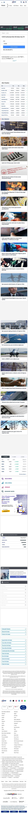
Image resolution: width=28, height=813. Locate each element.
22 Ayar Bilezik (21, 768)
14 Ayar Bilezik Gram (4, 108)
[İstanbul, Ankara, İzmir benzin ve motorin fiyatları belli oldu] (14, 262)
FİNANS (3, 5)
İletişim (2, 781)
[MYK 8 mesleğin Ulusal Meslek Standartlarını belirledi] (14, 382)
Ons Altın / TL (3, 92)
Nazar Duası (16, 752)
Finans (3, 715)
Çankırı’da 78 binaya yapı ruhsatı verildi (11, 163)
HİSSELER (7, 487)
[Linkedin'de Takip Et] (19, 701)
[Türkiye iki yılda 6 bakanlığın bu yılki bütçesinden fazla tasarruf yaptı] (14, 409)
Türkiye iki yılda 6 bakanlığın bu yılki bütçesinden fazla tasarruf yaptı (13, 417)
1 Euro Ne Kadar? (5, 772)
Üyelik (10, 781)
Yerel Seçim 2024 (13, 765)
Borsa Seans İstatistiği (6, 733)
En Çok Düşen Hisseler (6, 774)
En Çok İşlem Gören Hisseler (7, 775)
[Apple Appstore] (11, 707)
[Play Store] (5, 707)
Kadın (3, 719)
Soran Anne (16, 737)
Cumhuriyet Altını (4, 99)
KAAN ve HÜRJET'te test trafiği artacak (10, 359)
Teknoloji (16, 711)
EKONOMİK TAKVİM (9, 491)
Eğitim (3, 725)
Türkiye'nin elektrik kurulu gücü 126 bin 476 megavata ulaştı (12, 432)
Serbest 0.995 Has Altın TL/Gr (5, 115)
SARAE (3, 471)
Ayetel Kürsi (16, 750)
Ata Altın (2, 103)
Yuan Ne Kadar (5, 661)
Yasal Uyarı (21, 781)
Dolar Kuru (4, 744)
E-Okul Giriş (16, 742)
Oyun (15, 733)
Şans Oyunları (17, 727)
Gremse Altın (3, 101)
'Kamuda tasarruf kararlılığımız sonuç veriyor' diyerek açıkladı (14, 298)
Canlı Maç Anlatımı (17, 721)
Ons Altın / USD (4, 90)
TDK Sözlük (16, 748)
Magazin (3, 721)
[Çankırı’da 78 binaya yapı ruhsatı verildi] (14, 156)
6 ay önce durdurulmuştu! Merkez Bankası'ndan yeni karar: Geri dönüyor (13, 133)
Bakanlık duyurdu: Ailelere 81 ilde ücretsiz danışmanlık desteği (11, 177)
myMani (15, 731)
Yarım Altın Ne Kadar (7, 648)
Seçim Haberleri (17, 719)
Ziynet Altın (3, 106)
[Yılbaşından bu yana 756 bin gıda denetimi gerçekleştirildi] (14, 201)
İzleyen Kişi (23, 537)
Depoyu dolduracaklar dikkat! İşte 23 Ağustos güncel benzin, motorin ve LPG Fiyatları (14, 254)
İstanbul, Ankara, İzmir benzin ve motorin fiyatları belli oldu (13, 269)
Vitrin (15, 717)
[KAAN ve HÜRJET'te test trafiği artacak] (14, 352)
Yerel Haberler (4, 731)
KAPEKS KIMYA (4, 540)
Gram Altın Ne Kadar (6, 642)
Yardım (6, 781)
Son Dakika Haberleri (6, 711)
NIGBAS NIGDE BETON (5, 546)
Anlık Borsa (15, 5)
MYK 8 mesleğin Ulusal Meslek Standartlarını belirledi (14, 388)
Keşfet (3, 752)
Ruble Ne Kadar (5, 664)
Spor (3, 727)
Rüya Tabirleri (4, 748)
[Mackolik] (7, 798)
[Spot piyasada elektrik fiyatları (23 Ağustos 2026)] (14, 277)
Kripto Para (4, 741)
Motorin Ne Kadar (6, 634)
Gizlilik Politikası (15, 781)
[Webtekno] (13, 802)
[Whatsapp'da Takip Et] (25, 701)
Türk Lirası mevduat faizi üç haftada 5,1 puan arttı (12, 757)
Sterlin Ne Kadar (6, 658)
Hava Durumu (4, 750)
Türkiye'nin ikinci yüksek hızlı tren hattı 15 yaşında (13, 402)
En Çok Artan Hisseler (17, 774)
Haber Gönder (23, 707)
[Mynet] (22, 798)
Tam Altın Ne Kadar (6, 645)
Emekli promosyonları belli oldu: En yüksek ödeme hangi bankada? (13, 223)
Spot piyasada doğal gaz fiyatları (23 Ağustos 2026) (13, 331)
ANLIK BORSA (8, 478)
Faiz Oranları (16, 777)
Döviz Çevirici (6, 582)
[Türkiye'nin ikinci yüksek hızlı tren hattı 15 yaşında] (14, 395)
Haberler (3, 713)
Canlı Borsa (4, 735)
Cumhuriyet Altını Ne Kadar (8, 650)
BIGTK (3, 466)
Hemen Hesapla (14, 47)
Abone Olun (18, 576)
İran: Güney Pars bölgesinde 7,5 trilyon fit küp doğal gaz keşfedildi (13, 193)
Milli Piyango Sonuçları (18, 741)
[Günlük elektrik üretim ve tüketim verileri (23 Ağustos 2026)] (14, 366)
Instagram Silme (17, 746)
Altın (25, 5)
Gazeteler (16, 723)
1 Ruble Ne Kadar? (14, 772)
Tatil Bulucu (16, 739)
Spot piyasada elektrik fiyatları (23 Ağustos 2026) (13, 284)
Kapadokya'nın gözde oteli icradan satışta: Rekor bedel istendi (13, 148)
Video (3, 729)
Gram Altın (3, 88)
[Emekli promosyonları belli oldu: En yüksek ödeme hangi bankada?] (14, 216)
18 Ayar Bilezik (13, 768)
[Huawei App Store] (16, 707)
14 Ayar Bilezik (5, 768)
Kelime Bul (16, 735)
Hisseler (3, 739)
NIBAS (3, 464)
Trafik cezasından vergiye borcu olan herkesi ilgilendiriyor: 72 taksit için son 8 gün (12, 238)
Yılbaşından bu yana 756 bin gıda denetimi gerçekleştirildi (11, 208)
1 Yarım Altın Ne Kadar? (18, 769)
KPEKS (3, 461)
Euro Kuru (4, 746)
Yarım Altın (3, 97)
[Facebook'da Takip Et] (10, 701)
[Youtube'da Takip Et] (22, 701)
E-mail (15, 725)
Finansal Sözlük (5, 737)
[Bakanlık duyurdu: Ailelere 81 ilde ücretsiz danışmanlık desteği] (14, 170)
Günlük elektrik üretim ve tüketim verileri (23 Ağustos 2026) (14, 373)
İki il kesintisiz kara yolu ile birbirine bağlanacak (13, 345)
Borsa (10, 5)
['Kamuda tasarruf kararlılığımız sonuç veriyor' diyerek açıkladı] (14, 291)
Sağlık (15, 713)
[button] (4, 2)
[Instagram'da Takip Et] (16, 701)
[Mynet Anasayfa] (14, 2)
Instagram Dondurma (18, 744)
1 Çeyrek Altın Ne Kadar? (7, 769)
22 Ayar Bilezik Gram (4, 112)
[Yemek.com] (21, 802)
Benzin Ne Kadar (6, 631)
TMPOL (3, 469)
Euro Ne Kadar (5, 656)
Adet (4, 41)
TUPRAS (3, 544)
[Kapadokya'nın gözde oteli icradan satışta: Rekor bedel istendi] (14, 141)
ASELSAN (3, 542)
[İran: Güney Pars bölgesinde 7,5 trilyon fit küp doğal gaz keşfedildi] (14, 186)
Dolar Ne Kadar (5, 653)
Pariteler (10, 777)
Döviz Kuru (4, 777)
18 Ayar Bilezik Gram (4, 110)
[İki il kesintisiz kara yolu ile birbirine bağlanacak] (14, 338)
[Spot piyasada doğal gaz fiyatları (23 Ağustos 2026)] (14, 324)
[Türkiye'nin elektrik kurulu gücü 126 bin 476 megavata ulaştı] (14, 425)
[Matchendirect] (15, 798)
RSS (25, 781)
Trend (3, 723)
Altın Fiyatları (4, 742)
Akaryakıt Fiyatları (6, 629)
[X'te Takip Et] (13, 701)
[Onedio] (6, 802)
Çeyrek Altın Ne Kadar (7, 640)
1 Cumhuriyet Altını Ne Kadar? (8, 771)
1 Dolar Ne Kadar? (19, 771)
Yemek (3, 717)
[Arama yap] (21, 2)
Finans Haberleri (5, 765)
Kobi (15, 729)
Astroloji (15, 715)
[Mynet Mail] (26, 2)
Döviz (21, 5)
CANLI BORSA (8, 483)
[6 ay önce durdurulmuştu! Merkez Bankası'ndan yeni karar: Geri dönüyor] (14, 126)
